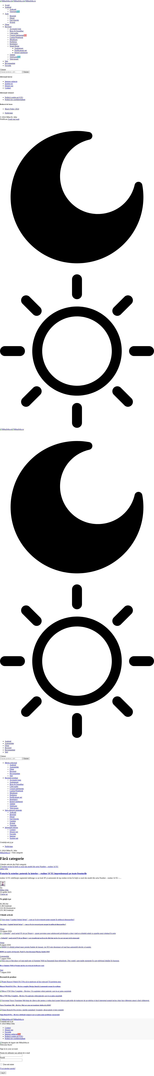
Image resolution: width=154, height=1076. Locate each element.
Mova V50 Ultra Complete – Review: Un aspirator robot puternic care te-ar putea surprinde (31, 996)
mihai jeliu (4, 869)
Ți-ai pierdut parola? (7, 1068)
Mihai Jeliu (4, 890)
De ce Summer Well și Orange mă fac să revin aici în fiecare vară (22, 965)
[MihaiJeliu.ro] (18, 1)
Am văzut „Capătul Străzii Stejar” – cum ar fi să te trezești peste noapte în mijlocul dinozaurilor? (33, 924)
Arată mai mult (13, 119)
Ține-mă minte (8, 1064)
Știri (1, 970)
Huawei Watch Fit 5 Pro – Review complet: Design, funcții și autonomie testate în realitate (30, 986)
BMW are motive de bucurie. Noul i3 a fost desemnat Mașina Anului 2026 (25, 952)
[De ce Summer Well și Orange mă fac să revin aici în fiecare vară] (59, 961)
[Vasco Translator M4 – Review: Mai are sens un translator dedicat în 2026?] (74, 1001)
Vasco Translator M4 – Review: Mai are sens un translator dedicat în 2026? (25, 1005)
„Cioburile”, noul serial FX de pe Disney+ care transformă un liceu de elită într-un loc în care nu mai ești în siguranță (39, 938)
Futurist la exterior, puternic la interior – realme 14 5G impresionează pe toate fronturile (43, 873)
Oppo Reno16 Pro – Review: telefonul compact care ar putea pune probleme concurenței (30, 1015)
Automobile (4, 956)
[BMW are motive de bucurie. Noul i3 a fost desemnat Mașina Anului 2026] (45, 947)
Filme (2, 929)
